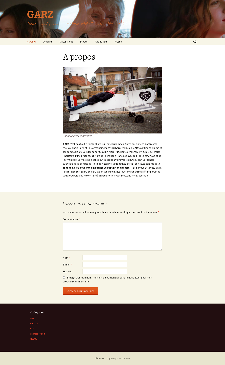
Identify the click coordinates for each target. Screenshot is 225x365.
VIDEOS (33, 338)
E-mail (67, 264)
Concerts (47, 41)
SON (32, 328)
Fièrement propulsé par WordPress (112, 358)
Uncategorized (37, 333)
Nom (66, 257)
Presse (118, 41)
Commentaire (71, 219)
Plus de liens (101, 41)
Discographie (66, 41)
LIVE (32, 318)
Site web (67, 271)
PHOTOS (34, 323)
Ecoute (83, 41)
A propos (31, 41)
